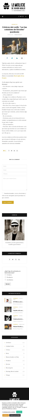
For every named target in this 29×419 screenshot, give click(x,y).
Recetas (8, 364)
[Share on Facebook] (7, 58)
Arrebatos (14, 24)
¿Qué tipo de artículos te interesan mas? (12, 272)
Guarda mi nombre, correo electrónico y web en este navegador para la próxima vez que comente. (14, 195)
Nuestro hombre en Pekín (12, 357)
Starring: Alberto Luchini (12, 371)
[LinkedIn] (17, 58)
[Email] (21, 58)
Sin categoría (9, 368)
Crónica (9, 275)
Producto (10, 277)
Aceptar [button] (19, 412)
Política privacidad (15, 415)
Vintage (8, 375)
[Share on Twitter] (12, 58)
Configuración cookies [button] (8, 412)
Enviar (8, 284)
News (7, 353)
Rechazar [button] (5, 415)
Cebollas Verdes (10, 346)
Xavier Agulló (18, 34)
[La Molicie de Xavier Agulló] (14, 7)
